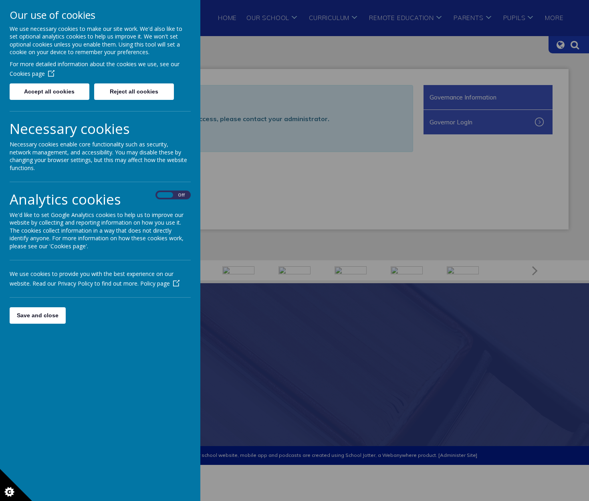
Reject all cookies (134, 91)
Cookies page (27, 73)
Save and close (37, 315)
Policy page (155, 283)
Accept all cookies (49, 91)
